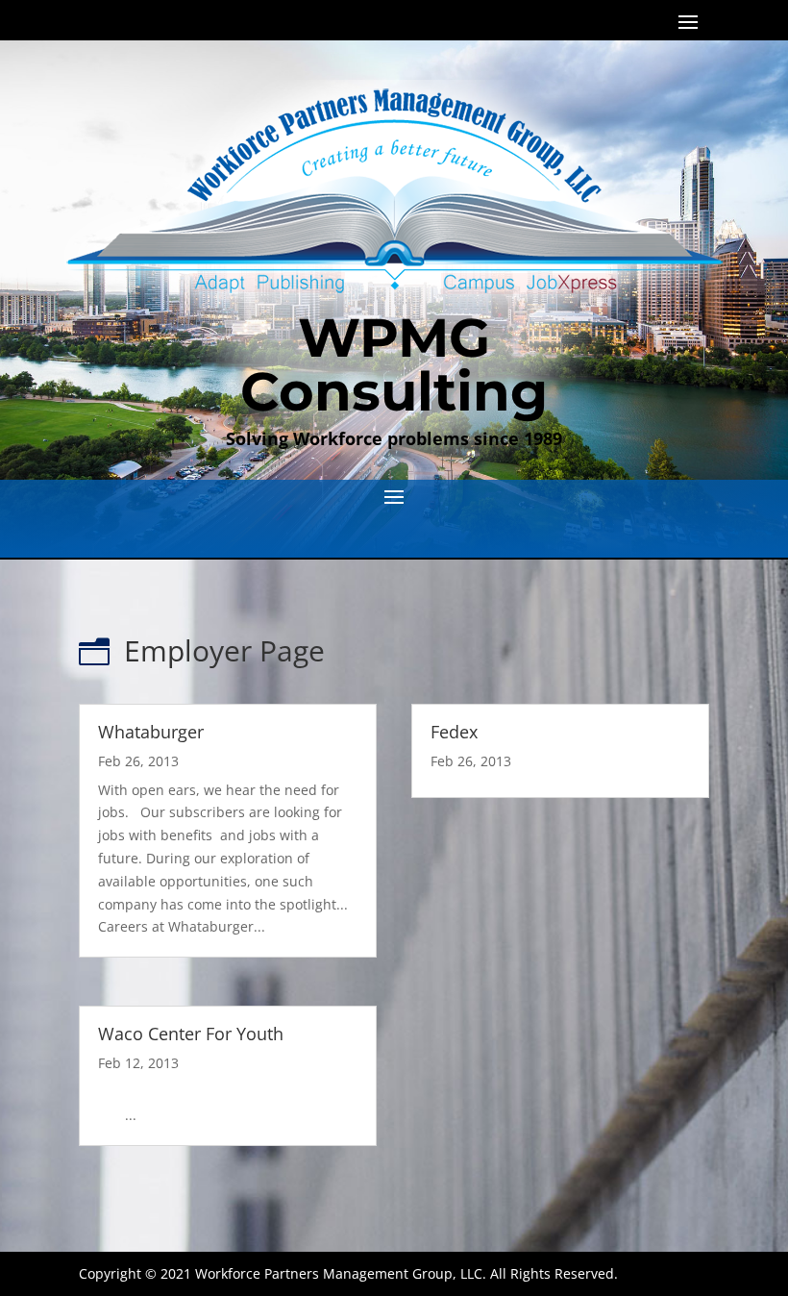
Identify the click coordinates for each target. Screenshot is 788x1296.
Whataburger (151, 731)
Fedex (454, 731)
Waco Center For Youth (190, 1033)
